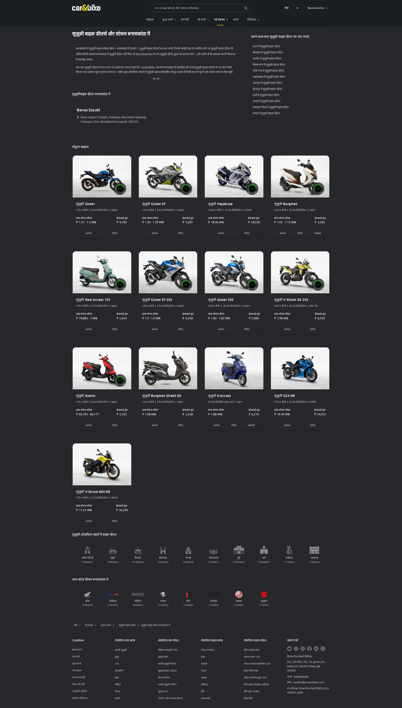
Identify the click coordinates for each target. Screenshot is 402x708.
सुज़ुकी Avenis (85, 396)
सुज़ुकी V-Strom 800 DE (93, 492)
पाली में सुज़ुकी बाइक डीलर (266, 95)
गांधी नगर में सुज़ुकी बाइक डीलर (268, 70)
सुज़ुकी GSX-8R (284, 396)
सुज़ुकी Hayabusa (220, 204)
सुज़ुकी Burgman (286, 204)
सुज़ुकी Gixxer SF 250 (157, 299)
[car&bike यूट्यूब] (289, 649)
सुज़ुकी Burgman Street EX (162, 396)
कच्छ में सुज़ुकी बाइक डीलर (266, 113)
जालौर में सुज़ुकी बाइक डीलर (267, 58)
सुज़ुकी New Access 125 (93, 299)
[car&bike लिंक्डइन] (316, 649)
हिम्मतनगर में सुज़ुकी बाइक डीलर (269, 64)
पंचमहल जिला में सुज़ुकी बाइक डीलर (271, 107)
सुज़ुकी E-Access (219, 396)
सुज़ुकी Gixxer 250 (221, 299)
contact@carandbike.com (308, 682)
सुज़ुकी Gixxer (85, 204)
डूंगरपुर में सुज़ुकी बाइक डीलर (267, 89)
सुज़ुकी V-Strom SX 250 (291, 299)
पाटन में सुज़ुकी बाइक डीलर (266, 46)
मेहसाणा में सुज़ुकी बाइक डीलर (268, 52)
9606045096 (301, 676)
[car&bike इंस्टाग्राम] (302, 649)
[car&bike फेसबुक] (309, 649)
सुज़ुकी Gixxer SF (154, 204)
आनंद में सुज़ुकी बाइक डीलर (266, 101)
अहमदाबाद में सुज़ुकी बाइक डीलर (269, 76)
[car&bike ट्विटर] (296, 649)
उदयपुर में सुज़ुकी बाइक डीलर (267, 82)
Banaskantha (316, 7)
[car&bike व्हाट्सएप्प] (323, 649)
